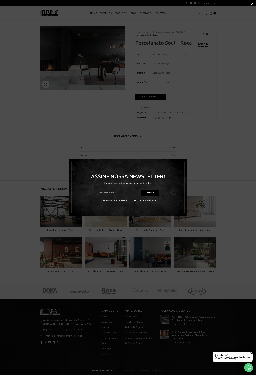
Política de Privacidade (145, 200)
